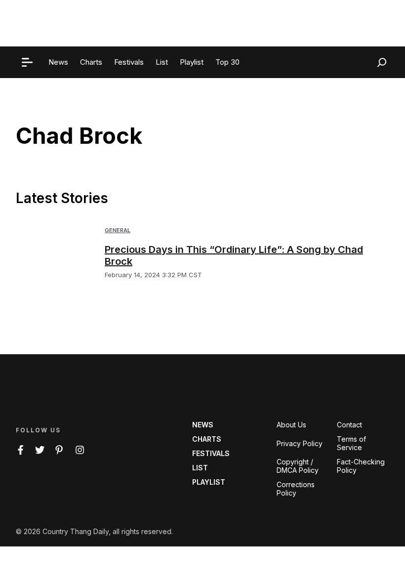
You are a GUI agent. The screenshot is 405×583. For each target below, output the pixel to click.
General (117, 230)
